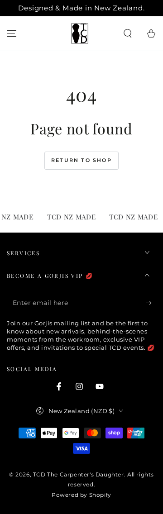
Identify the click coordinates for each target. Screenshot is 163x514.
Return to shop (81, 160)
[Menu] (12, 33)
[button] (127, 33)
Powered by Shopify (81, 494)
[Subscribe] (151, 303)
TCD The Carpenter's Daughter (78, 474)
